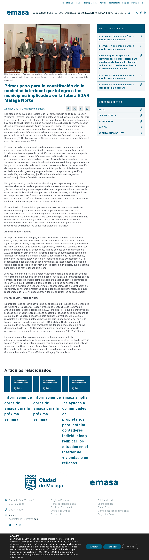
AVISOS (103, 127)
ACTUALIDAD (106, 121)
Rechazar (112, 547)
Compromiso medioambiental (113, 510)
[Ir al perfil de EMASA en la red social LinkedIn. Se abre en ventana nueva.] (144, 13)
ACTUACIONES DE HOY (111, 133)
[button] (129, 13)
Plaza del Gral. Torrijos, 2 (22, 502)
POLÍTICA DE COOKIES (49, 552)
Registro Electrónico (61, 500)
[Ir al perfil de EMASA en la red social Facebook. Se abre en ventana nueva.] (140, 13)
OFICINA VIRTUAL (108, 115)
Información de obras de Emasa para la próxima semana (18, 408)
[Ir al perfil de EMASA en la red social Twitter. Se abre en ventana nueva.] (136, 13)
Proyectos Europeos (108, 514)
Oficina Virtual (105, 500)
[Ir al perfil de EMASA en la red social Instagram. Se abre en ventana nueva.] (21, 525)
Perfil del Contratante (62, 507)
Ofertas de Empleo (60, 510)
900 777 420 (16, 509)
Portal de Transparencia (63, 503)
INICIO (102, 109)
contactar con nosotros (24, 519)
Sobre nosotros (106, 503)
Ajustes (130, 547)
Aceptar (94, 547)
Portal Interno (58, 514)
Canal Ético (104, 507)
